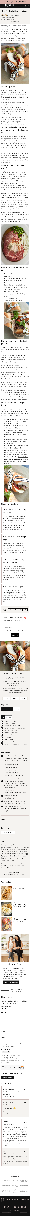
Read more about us (11, 982)
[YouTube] (21, 1207)
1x (3, 717)
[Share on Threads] (20, 609)
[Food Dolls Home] (7, 5)
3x (10, 717)
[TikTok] (8, 1207)
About (11, 1199)
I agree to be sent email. (15, 630)
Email (23, 698)
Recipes (8, 9)
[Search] (25, 5)
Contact (16, 1199)
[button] (2, 17)
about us (14, 978)
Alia (10, 15)
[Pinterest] (18, 1207)
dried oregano (15, 732)
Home (2, 9)
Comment (5, 1012)
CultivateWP (23, 1212)
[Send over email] (25, 609)
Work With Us (25, 1199)
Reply (25, 1089)
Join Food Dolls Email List (12, 1073)
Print (15, 698)
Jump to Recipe (14, 21)
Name (3, 1031)
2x (6, 717)
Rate (6, 698)
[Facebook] (5, 1207)
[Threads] (15, 1207)
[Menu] (28, 5)
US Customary (7, 709)
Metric (16, 709)
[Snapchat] (25, 1207)
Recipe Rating (6, 1006)
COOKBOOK (22, 1)
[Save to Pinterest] (15, 609)
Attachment (5, 1049)
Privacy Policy (6, 1212)
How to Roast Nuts (18, 889)
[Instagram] (11, 1207)
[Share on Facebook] (10, 609)
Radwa (17, 15)
